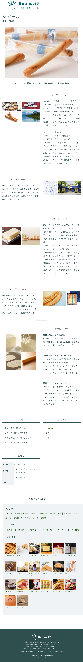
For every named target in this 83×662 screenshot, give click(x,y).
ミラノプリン (57, 555)
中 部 (41, 530)
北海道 (10, 530)
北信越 (33, 530)
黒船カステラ (45, 555)
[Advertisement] (42, 624)
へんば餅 (8, 591)
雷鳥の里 (44, 573)
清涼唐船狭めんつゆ (34, 574)
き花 (66, 573)
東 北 (17, 530)
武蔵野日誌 (21, 555)
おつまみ (57, 513)
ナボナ (19, 573)
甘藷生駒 (8, 573)
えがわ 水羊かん (34, 591)
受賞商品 (67, 513)
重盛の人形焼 (9, 555)
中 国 (57, 530)
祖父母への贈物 (39, 518)
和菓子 (10, 513)
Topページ (35, 655)
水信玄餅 (20, 607)
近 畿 (49, 530)
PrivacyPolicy (46, 655)
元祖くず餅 (33, 555)
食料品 (25, 513)
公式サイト (18, 482)
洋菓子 (17, 513)
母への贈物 (26, 518)
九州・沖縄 (74, 530)
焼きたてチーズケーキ (10, 608)
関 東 (25, 530)
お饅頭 (33, 513)
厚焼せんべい (57, 573)
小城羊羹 (20, 591)
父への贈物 (14, 518)
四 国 (65, 530)
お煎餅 (41, 513)
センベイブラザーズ (70, 556)
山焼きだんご (69, 591)
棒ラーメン (44, 591)
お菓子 (49, 513)
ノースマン (56, 591)
